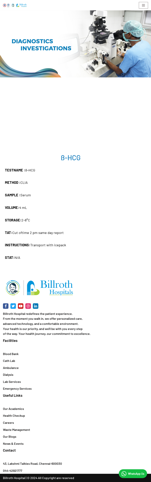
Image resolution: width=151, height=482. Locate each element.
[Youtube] (20, 306)
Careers (8, 422)
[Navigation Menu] (143, 5)
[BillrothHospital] (15, 5)
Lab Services (12, 381)
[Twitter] (13, 306)
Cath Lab (9, 360)
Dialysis (8, 374)
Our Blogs (9, 436)
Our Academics (13, 408)
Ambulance (11, 368)
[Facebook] (5, 306)
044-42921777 (12, 470)
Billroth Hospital (14, 478)
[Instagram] (28, 306)
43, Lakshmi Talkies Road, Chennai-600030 (32, 463)
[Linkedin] (35, 306)
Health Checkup (14, 415)
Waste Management (16, 429)
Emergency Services (17, 388)
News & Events (13, 443)
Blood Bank (10, 354)
